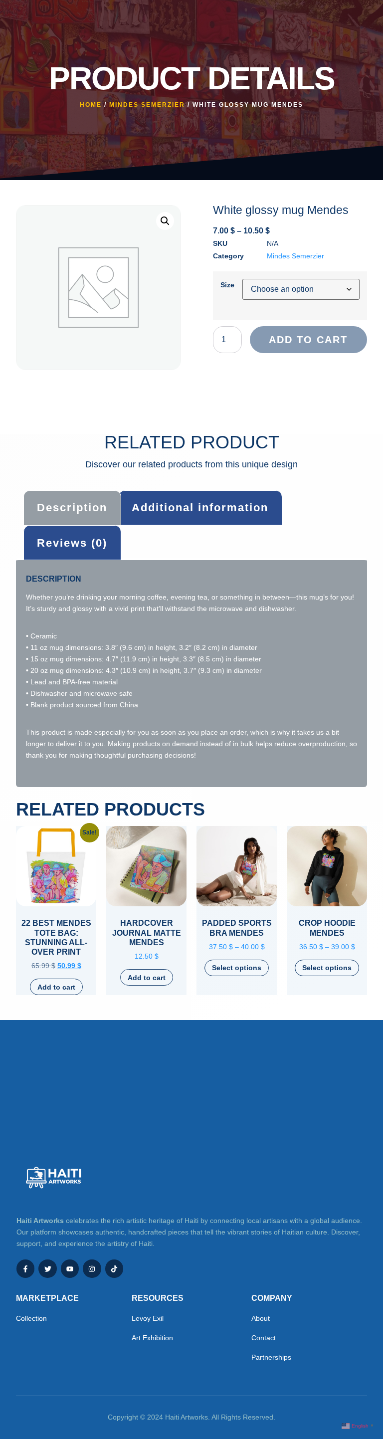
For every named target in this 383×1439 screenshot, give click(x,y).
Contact (263, 1338)
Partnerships (271, 1357)
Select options (236, 968)
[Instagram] (92, 1268)
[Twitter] (47, 1268)
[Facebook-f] (25, 1268)
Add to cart (308, 339)
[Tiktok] (114, 1268)
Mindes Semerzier (147, 104)
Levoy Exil (148, 1318)
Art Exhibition (152, 1338)
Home (91, 104)
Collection (31, 1318)
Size (227, 285)
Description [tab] (72, 507)
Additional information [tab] (200, 507)
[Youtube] (70, 1268)
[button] (165, 221)
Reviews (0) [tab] (72, 543)
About (260, 1318)
